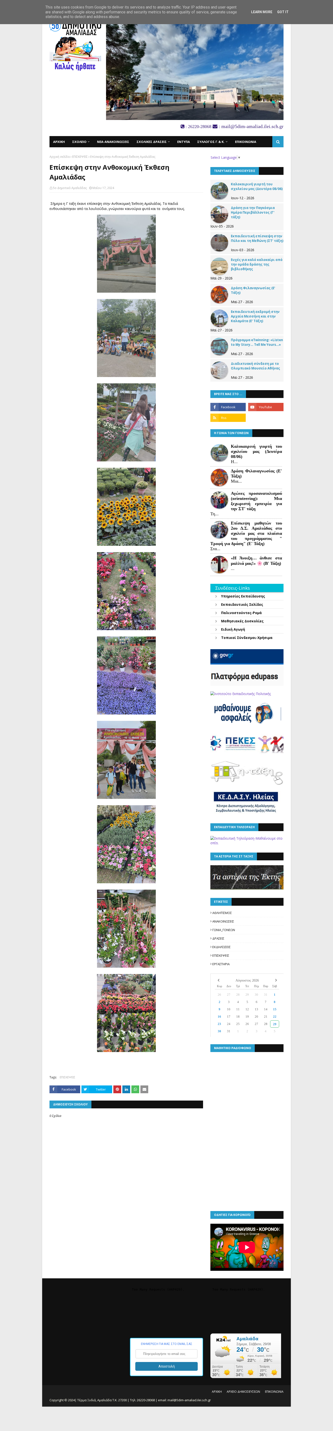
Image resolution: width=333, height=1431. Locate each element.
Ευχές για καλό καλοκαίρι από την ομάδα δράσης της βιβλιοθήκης (257, 264)
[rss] (228, 418)
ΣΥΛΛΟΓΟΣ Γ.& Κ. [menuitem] (211, 141)
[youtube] (266, 407)
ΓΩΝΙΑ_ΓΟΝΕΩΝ (223, 930)
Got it (283, 12)
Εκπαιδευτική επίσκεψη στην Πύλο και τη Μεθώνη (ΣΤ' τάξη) (257, 238)
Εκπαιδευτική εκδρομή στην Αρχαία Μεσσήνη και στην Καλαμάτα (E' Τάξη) (255, 316)
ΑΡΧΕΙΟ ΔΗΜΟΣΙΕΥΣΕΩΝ (243, 1392)
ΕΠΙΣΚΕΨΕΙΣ (80, 157)
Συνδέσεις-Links (232, 588)
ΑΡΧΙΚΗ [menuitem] (59, 141)
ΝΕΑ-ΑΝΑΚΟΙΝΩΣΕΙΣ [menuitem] (113, 141)
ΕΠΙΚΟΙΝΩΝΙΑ (274, 1392)
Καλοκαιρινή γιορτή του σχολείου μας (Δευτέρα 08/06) (257, 186)
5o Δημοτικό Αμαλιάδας (70, 188)
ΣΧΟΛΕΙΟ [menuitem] (79, 141)
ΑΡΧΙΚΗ (217, 1392)
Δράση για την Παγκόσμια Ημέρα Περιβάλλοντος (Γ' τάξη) (253, 212)
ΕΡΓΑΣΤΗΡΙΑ (221, 964)
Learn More (261, 12)
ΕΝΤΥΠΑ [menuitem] (183, 141)
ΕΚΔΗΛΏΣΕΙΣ (221, 947)
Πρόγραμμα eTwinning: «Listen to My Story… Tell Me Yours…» (257, 342)
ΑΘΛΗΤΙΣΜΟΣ (222, 913)
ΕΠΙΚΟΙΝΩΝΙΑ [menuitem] (245, 141)
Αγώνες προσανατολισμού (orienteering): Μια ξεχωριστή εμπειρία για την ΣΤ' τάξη (256, 501)
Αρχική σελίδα (59, 157)
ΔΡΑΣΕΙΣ (218, 938)
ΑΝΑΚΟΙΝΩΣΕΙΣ (223, 921)
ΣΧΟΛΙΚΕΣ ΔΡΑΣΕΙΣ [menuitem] (152, 141)
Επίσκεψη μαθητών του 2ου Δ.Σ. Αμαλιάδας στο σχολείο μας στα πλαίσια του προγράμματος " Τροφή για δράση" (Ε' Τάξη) (246, 533)
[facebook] (228, 407)
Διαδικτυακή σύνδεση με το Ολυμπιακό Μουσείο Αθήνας (255, 365)
